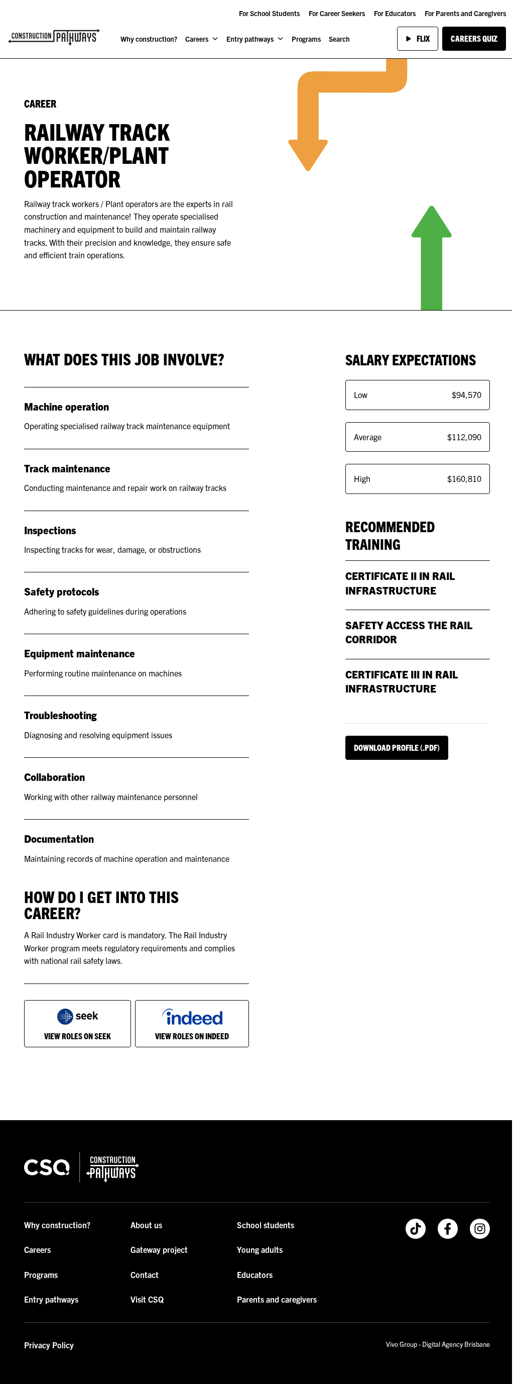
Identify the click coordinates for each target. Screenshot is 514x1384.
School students (265, 1225)
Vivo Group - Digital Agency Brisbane (438, 1344)
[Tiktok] (416, 1229)
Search (339, 39)
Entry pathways (250, 38)
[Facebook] (448, 1229)
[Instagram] (480, 1229)
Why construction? (148, 38)
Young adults (260, 1249)
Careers (196, 38)
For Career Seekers (337, 13)
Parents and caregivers (277, 1299)
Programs (306, 38)
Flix (423, 38)
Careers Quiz (474, 38)
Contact (145, 1274)
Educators (255, 1274)
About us (146, 1225)
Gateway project (159, 1249)
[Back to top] (225, 1098)
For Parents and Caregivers (465, 13)
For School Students (269, 13)
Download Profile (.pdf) (397, 747)
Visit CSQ (147, 1299)
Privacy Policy (49, 1345)
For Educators (395, 13)
